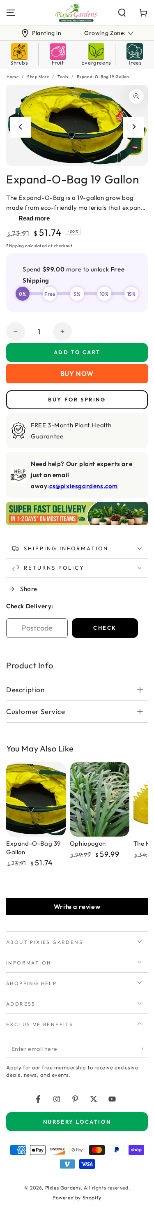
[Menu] (10, 13)
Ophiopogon (88, 843)
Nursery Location (77, 1121)
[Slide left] (20, 127)
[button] (122, 13)
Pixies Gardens (63, 1188)
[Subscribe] (143, 1049)
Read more (34, 218)
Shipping (15, 245)
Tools (62, 76)
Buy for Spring (77, 399)
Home (12, 76)
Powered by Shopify (77, 1197)
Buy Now (77, 373)
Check (105, 627)
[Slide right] (133, 127)
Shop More (38, 76)
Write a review (77, 906)
